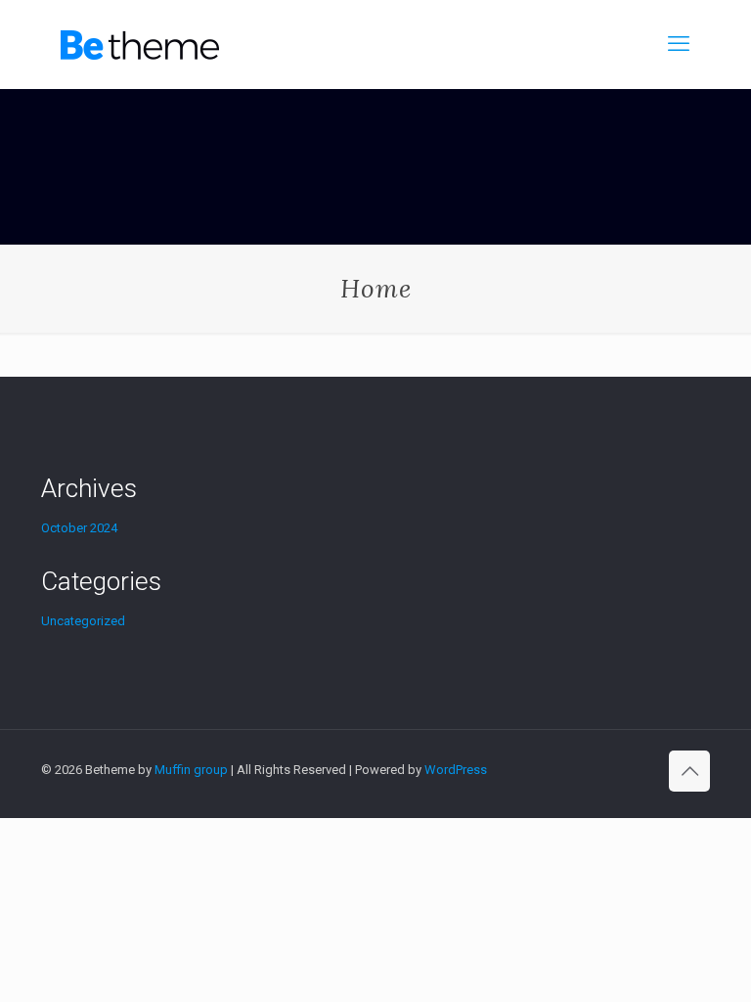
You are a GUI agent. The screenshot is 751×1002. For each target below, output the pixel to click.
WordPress (455, 769)
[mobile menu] (678, 44)
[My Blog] (140, 44)
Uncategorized (83, 621)
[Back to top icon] (689, 771)
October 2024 (79, 528)
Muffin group (191, 769)
